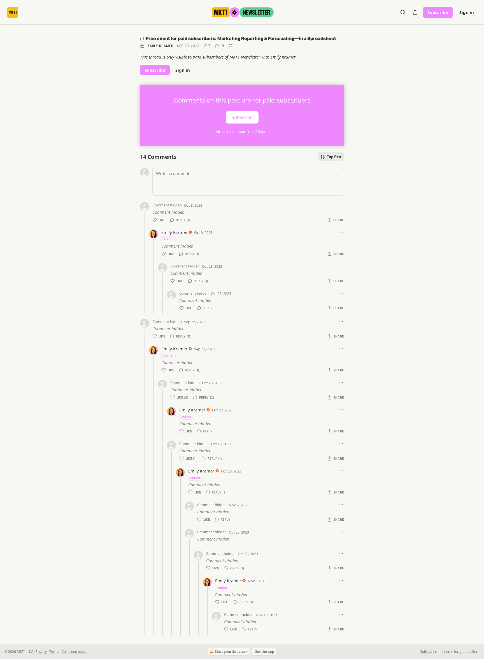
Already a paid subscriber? (242, 131)
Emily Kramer (161, 46)
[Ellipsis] (341, 205)
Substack (427, 651)
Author (168, 239)
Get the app (264, 651)
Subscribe (437, 12)
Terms (54, 651)
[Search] (402, 12)
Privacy (41, 651)
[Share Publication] (415, 12)
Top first (334, 156)
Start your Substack (231, 651)
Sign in (466, 12)
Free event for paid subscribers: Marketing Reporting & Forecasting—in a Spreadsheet (241, 38)
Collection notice (74, 651)
